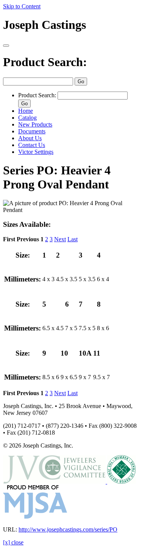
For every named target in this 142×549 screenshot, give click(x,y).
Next (60, 239)
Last (72, 239)
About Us (30, 138)
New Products (35, 124)
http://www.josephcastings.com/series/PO (68, 529)
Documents (31, 131)
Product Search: (45, 62)
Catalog (27, 117)
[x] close (13, 542)
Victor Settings (35, 152)
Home (25, 111)
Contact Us (31, 145)
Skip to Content (22, 6)
